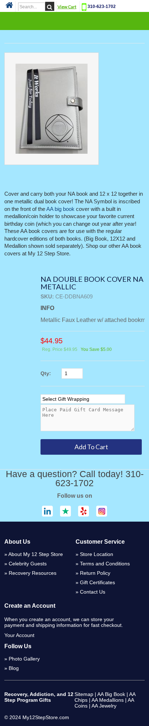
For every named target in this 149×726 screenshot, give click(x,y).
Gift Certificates (97, 582)
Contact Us (92, 592)
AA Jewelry (103, 706)
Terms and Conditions (105, 563)
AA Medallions (107, 700)
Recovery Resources (32, 573)
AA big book (60, 209)
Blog (14, 668)
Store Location (96, 554)
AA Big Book (111, 694)
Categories (74, 21)
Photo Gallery (24, 659)
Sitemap (83, 694)
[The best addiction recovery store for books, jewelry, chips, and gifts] (9, 7)
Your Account (19, 635)
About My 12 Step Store (35, 554)
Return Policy (95, 573)
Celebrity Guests (28, 563)
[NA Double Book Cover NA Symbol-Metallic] (51, 108)
